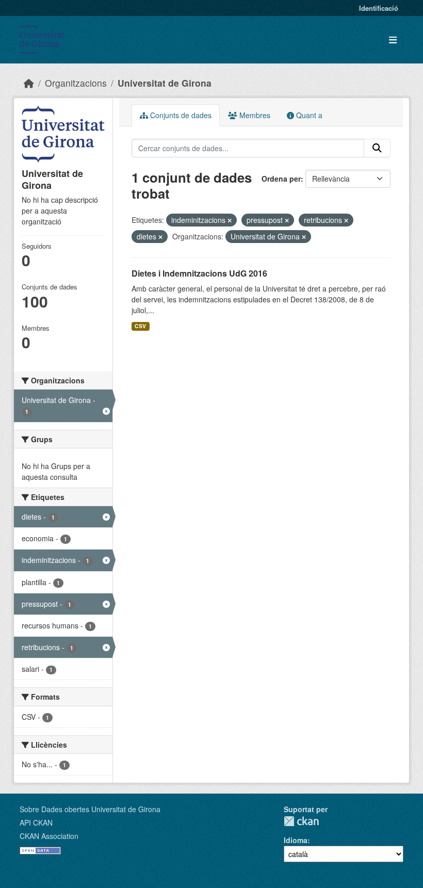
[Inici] (29, 82)
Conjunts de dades (180, 115)
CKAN (301, 821)
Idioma (295, 840)
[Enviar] (377, 148)
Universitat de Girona (165, 82)
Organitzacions (76, 82)
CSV (140, 326)
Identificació (378, 8)
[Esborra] (229, 220)
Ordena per (281, 178)
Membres (253, 115)
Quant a (308, 115)
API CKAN (36, 822)
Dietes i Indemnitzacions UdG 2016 (199, 273)
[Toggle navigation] (392, 40)
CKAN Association (49, 836)
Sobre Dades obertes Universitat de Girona (90, 809)
